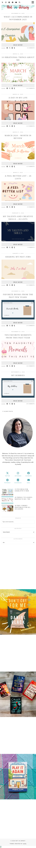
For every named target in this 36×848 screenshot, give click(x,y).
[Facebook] (12, 2)
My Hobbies (18, 375)
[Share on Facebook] (7, 48)
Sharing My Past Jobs (18, 257)
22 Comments (30, 126)
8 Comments (31, 47)
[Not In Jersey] (18, 6)
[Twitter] (2, 2)
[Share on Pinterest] (12, 48)
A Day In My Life (18, 98)
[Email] (16, 2)
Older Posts (8, 411)
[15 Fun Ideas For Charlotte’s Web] (7, 491)
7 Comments (31, 247)
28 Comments (30, 403)
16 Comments (30, 88)
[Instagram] (6, 2)
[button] (18, 612)
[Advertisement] (18, 566)
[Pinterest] (9, 2)
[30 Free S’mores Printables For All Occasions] (7, 508)
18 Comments (30, 366)
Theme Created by (18, 843)
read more (18, 45)
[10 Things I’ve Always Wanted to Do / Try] (7, 500)
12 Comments (30, 166)
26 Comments (30, 285)
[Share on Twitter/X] (10, 48)
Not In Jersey (20, 840)
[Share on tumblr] (14, 48)
